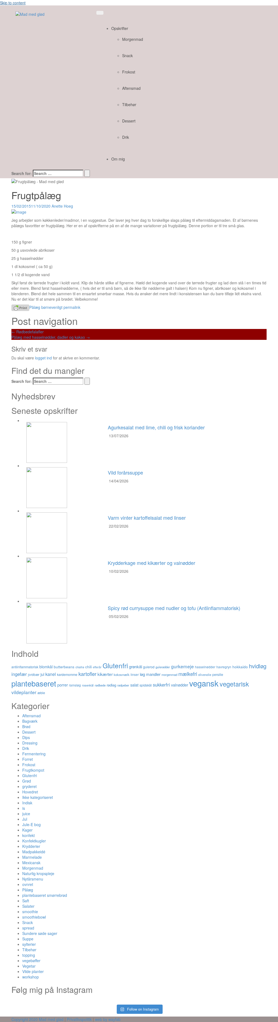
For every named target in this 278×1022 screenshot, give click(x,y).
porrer (62, 685)
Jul (24, 819)
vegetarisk (234, 683)
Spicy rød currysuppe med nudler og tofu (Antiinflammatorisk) (174, 607)
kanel (50, 674)
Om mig (118, 159)
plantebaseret (33, 683)
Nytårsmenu (32, 879)
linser (135, 674)
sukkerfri (161, 684)
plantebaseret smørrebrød (44, 895)
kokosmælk (121, 674)
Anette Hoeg (62, 206)
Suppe (27, 938)
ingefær (19, 674)
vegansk (204, 683)
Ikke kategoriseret (37, 797)
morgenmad (169, 674)
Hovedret (30, 792)
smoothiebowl (34, 917)
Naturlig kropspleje (38, 873)
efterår (97, 667)
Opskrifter (119, 28)
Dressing (29, 743)
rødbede (100, 685)
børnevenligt (51, 307)
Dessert (128, 121)
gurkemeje (182, 666)
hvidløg (257, 666)
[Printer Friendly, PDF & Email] (20, 307)
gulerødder (163, 667)
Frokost (128, 72)
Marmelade (32, 857)
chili (88, 666)
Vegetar (29, 966)
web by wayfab (108, 1019)
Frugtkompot (33, 770)
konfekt (28, 835)
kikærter (105, 674)
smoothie (30, 911)
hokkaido (240, 666)
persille (217, 674)
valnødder (179, 685)
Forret (27, 759)
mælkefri (187, 673)
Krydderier (31, 846)
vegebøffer (31, 960)
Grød (26, 781)
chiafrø (79, 667)
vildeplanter (23, 692)
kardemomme (67, 674)
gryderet (29, 786)
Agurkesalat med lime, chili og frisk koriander (156, 427)
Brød (26, 726)
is (23, 808)
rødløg (111, 685)
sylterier (29, 944)
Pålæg (34, 307)
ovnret (27, 884)
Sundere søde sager (39, 933)
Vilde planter (33, 971)
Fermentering (34, 753)
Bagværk (29, 721)
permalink (71, 307)
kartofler (87, 673)
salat (134, 685)
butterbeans (64, 666)
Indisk (27, 802)
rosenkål (88, 685)
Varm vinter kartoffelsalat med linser (147, 517)
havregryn (223, 667)
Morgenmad (132, 39)
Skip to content (13, 2)
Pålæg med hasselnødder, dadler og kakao (50, 337)
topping (28, 955)
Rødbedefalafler (27, 331)
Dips (26, 737)
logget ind (43, 358)
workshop (30, 977)
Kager (27, 830)
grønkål (135, 666)
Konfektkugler (34, 841)
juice (26, 813)
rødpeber (123, 685)
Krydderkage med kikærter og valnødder (151, 562)
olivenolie (204, 674)
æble (41, 692)
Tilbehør (129, 104)
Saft (25, 900)
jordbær (33, 674)
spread (28, 928)
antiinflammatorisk (24, 666)
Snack (127, 55)
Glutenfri (115, 665)
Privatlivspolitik (79, 1019)
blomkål (46, 666)
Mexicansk (31, 862)
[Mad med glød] (30, 13)
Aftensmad (131, 88)
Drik (125, 137)
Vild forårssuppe (125, 472)
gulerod (148, 666)
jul (42, 674)
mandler (153, 674)
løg (142, 674)
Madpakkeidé (33, 851)
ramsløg (75, 685)
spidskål (146, 685)
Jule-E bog (31, 824)
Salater (28, 906)
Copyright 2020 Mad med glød (37, 1019)
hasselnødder (205, 667)
